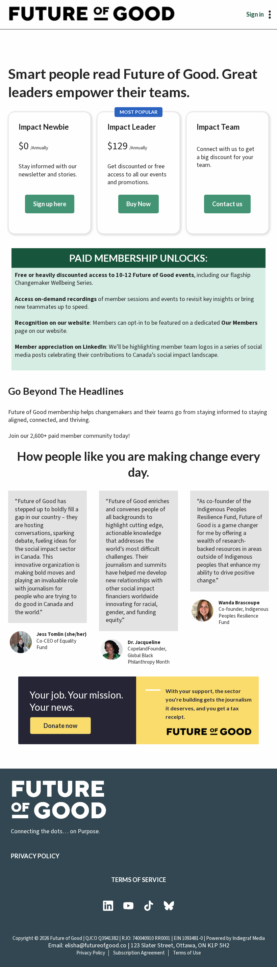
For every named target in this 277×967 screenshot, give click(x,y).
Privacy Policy (35, 856)
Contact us (227, 204)
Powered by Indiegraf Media (235, 938)
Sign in (255, 14)
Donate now (60, 725)
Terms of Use (187, 953)
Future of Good (66, 938)
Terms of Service (138, 879)
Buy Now (138, 204)
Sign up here (49, 204)
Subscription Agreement (139, 953)
